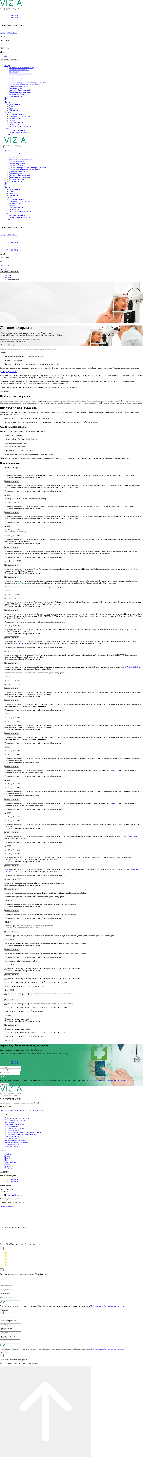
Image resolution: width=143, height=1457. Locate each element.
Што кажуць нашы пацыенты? (20, 126)
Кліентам (8, 112)
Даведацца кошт (15, 345)
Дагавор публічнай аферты (17, 1110)
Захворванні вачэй (16, 118)
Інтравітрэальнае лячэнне (18, 86)
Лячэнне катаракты (16, 76)
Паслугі (7, 66)
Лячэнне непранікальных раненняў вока (24, 84)
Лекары (7, 1156)
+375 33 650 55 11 (11, 17)
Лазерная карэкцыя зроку (18, 78)
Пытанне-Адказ (15, 124)
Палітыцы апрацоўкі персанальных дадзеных (107, 1080)
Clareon (21, 643)
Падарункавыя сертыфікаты (19, 132)
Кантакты (8, 134)
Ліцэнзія (3, 1110)
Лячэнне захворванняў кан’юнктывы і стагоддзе (27, 82)
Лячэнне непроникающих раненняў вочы (20, 1134)
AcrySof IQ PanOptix (129, 836)
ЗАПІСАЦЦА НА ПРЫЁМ (9, 60)
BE (5, 269)
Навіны (12, 120)
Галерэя (12, 108)
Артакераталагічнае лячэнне (20, 92)
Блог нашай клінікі (16, 122)
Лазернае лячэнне (15, 88)
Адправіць (4, 1084)
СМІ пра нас (13, 110)
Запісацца (4, 345)
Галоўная (8, 1154)
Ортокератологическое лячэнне (16, 1142)
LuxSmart (112, 770)
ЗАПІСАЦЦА (5, 391)
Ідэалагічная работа (16, 114)
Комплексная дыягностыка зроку (21, 68)
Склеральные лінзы (16, 94)
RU (5, 56)
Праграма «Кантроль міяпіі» (19, 90)
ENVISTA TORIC (131, 667)
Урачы (6, 100)
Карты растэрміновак (17, 130)
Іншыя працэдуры (16, 96)
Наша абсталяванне (16, 104)
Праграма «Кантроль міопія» (15, 1140)
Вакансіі (12, 106)
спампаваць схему (7, 1206)
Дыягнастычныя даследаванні (20, 74)
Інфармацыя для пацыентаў (19, 116)
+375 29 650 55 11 (11, 15)
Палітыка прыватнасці (36, 1110)
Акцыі (6, 128)
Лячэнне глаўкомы (16, 80)
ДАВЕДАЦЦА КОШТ (8, 372)
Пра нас (7, 102)
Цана (6, 98)
